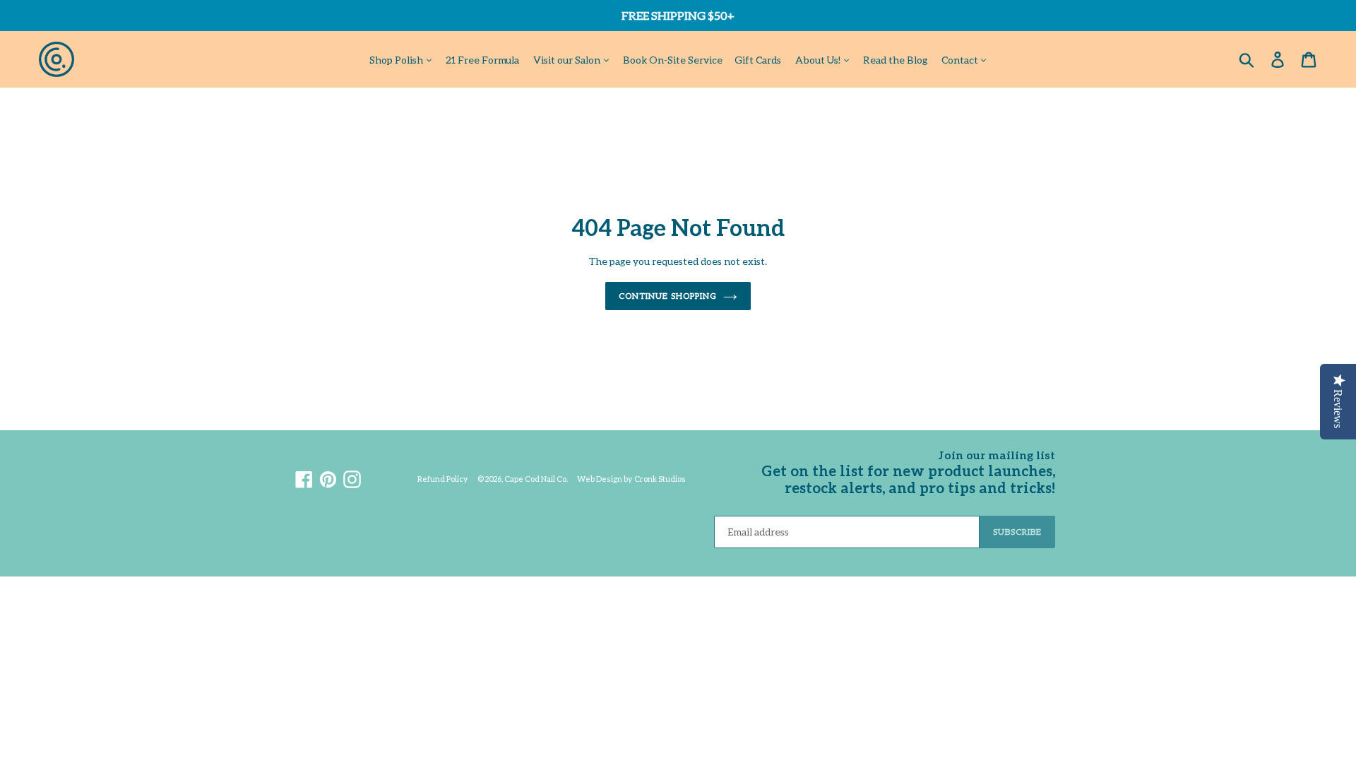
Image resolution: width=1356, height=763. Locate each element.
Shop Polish (397, 60)
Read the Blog (895, 60)
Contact (960, 60)
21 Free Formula (482, 60)
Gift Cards (757, 60)
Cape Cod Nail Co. (536, 478)
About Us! (819, 60)
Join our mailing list (997, 454)
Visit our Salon (567, 60)
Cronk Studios (660, 478)
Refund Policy (442, 478)
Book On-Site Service (672, 60)
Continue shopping (667, 295)
